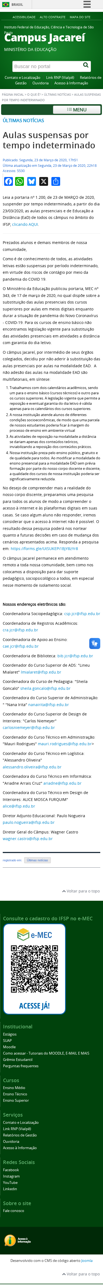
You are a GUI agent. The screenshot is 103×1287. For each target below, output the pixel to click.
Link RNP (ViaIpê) (60, 77)
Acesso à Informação (71, 83)
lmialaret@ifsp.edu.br (41, 672)
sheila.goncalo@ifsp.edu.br (45, 688)
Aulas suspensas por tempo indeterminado (49, 140)
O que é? (34, 94)
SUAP (7, 1040)
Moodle (9, 1047)
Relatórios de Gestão (20, 1135)
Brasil (17, 4)
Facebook (11, 1170)
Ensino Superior (16, 1100)
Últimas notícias (57, 94)
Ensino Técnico (15, 1094)
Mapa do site (80, 17)
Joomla (87, 1260)
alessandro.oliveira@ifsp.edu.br (32, 766)
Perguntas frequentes (20, 1066)
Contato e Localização (22, 77)
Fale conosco (13, 1210)
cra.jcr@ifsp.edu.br (20, 629)
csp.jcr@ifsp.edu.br (82, 613)
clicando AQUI (25, 224)
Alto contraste (52, 17)
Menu (79, 109)
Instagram (11, 1176)
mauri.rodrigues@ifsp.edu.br (65, 743)
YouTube (10, 1182)
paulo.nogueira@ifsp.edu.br (29, 822)
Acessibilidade (24, 17)
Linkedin (10, 1189)
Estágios (9, 1034)
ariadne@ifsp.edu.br (62, 783)
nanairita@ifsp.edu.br (48, 704)
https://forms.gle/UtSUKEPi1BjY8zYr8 (44, 548)
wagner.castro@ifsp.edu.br (28, 838)
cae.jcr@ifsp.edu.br (21, 646)
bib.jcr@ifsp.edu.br (75, 655)
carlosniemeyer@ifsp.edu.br (29, 727)
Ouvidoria (40, 83)
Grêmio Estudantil (17, 1059)
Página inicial (13, 94)
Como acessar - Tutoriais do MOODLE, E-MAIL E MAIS (46, 1053)
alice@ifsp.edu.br (19, 806)
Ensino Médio (14, 1087)
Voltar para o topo (83, 891)
